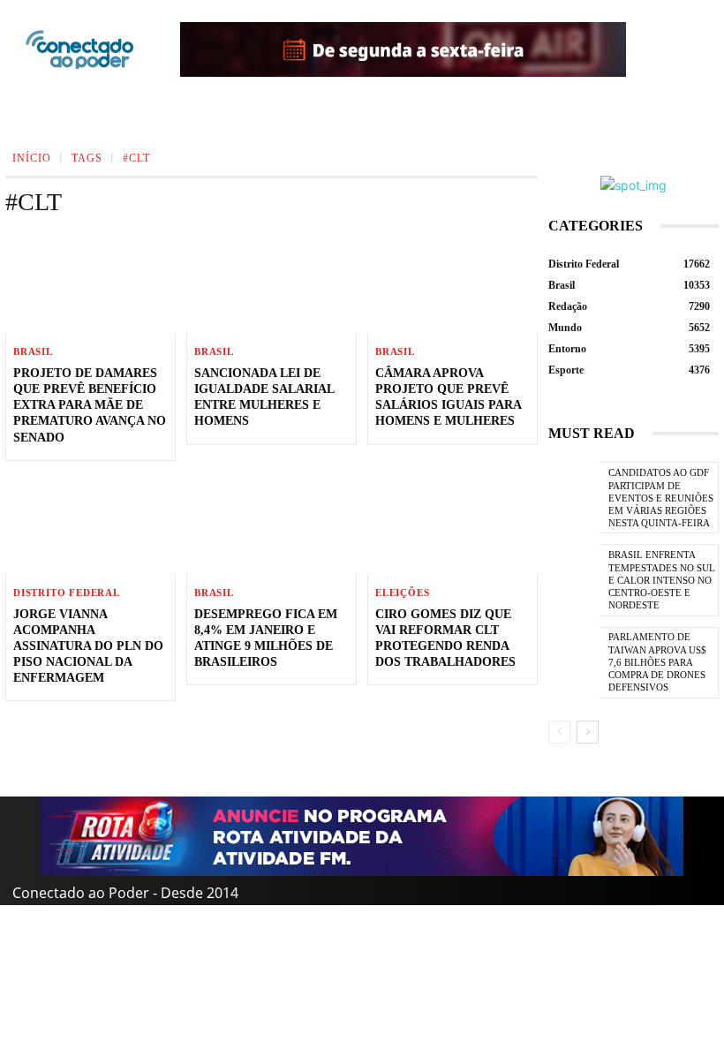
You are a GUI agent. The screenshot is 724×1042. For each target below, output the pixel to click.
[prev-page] (559, 732)
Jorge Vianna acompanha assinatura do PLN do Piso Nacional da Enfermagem (88, 646)
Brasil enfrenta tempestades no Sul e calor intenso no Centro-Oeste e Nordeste (661, 579)
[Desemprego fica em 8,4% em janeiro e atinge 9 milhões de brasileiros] (271, 523)
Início (31, 158)
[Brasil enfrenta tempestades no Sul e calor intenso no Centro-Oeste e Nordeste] (574, 579)
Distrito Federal (66, 593)
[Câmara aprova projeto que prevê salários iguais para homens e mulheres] (452, 281)
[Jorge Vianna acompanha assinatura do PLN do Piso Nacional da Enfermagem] (90, 523)
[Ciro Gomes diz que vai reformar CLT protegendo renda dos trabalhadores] (452, 523)
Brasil (33, 352)
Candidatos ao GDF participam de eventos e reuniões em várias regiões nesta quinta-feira (660, 497)
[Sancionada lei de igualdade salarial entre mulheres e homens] (271, 281)
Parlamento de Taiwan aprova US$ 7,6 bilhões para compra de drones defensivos (657, 661)
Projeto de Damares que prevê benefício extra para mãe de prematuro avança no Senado (89, 405)
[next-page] (588, 732)
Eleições (402, 593)
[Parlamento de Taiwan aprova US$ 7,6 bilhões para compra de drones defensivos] (574, 662)
